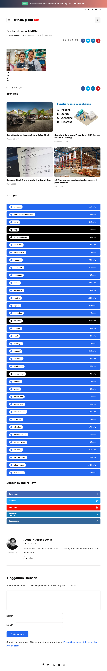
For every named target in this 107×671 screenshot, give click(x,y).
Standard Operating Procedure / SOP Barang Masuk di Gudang (77, 136)
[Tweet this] (88, 41)
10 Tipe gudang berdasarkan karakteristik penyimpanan (75, 181)
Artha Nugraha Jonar (16, 36)
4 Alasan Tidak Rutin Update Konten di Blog (29, 180)
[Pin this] (98, 41)
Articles (29, 558)
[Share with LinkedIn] (93, 41)
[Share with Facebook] (83, 41)
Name (10, 616)
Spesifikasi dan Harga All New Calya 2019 (28, 135)
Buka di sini (79, 3)
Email (10, 625)
